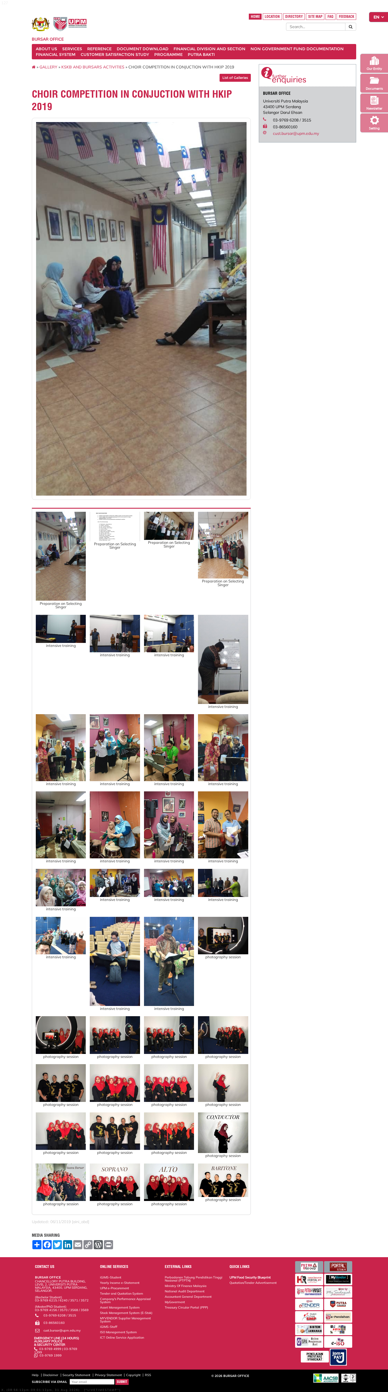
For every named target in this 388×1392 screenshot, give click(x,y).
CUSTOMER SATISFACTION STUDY (115, 54)
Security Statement (76, 1375)
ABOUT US (46, 48)
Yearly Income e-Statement (119, 1283)
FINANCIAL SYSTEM (56, 54)
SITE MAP (315, 16)
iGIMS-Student (110, 1277)
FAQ (330, 16)
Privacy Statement (108, 1375)
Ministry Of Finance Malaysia (185, 1286)
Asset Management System (120, 1307)
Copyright (133, 1375)
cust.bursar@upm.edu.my (296, 133)
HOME (255, 16)
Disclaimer (50, 1375)
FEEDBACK (346, 16)
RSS (148, 1375)
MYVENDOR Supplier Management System (125, 1319)
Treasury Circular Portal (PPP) (186, 1307)
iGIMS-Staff (108, 1327)
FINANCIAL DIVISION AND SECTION (209, 48)
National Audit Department (185, 1291)
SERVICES (72, 48)
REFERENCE (99, 48)
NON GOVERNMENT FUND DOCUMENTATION (297, 48)
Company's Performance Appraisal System (125, 1300)
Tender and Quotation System (121, 1293)
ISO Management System (118, 1332)
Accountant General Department (188, 1297)
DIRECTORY (294, 16)
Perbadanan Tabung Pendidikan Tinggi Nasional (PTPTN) (193, 1278)
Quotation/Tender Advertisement (253, 1283)
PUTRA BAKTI (201, 54)
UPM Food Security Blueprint (250, 1277)
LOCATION (272, 16)
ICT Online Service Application (122, 1337)
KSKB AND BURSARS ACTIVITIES (92, 67)
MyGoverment (175, 1302)
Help (35, 1375)
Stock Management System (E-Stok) (126, 1313)
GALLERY (48, 67)
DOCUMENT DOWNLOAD (142, 48)
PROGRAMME (168, 54)
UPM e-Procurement (114, 1288)
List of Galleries (235, 78)
